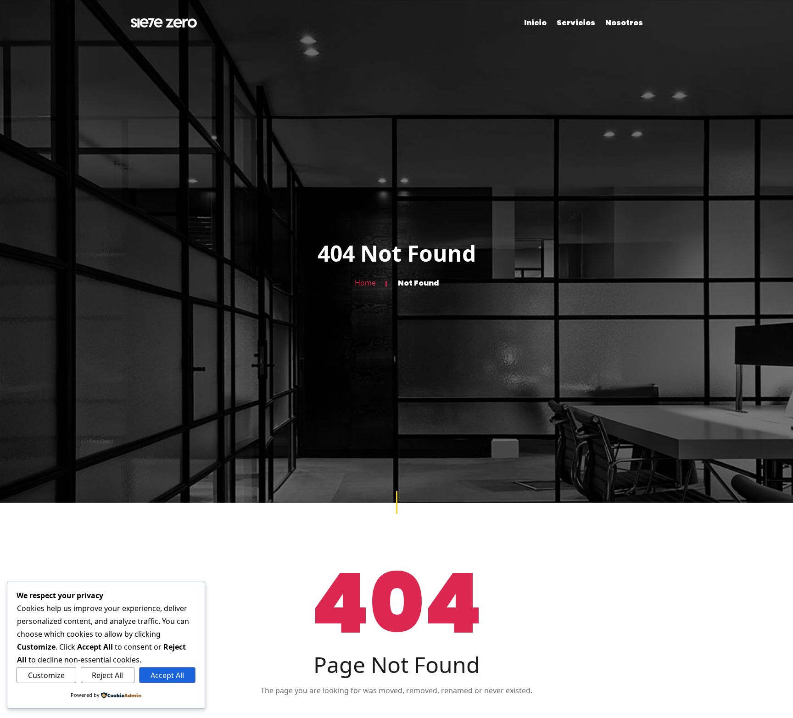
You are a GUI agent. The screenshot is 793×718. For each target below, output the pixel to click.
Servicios (576, 22)
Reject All (107, 675)
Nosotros (624, 22)
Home (365, 283)
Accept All (167, 675)
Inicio (535, 22)
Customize (46, 675)
